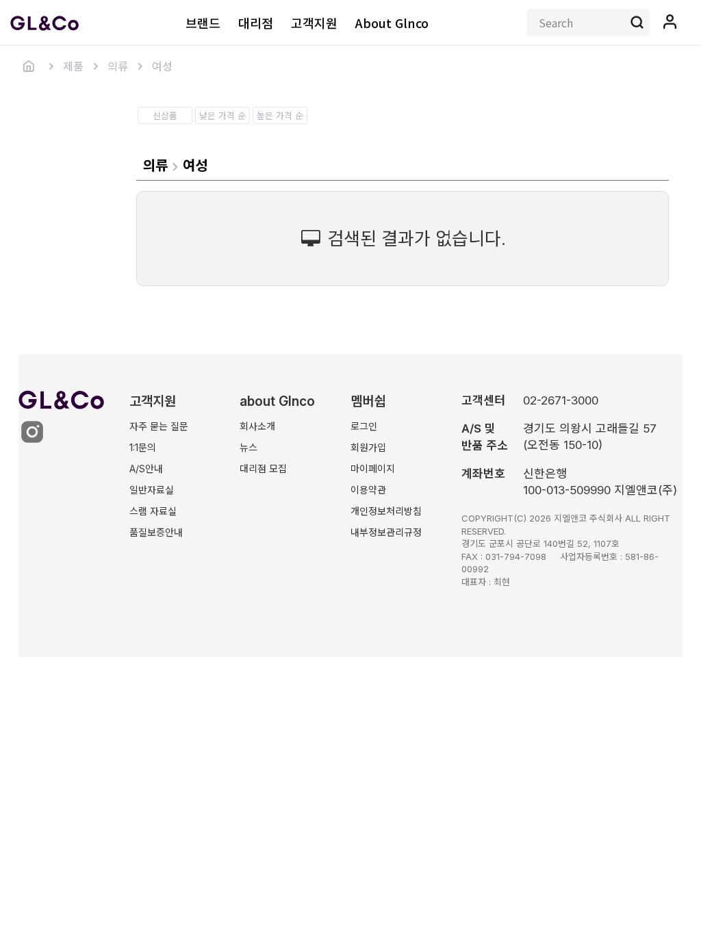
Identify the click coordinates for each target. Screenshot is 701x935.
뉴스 (248, 447)
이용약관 (368, 490)
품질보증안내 (156, 532)
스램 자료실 (153, 511)
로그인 (363, 426)
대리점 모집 (263, 468)
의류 (117, 66)
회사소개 (257, 426)
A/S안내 (146, 468)
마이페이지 (372, 468)
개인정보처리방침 (386, 511)
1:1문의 (142, 447)
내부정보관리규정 (386, 532)
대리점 (255, 22)
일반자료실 (151, 490)
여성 (162, 66)
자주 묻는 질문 (158, 426)
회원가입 (368, 447)
